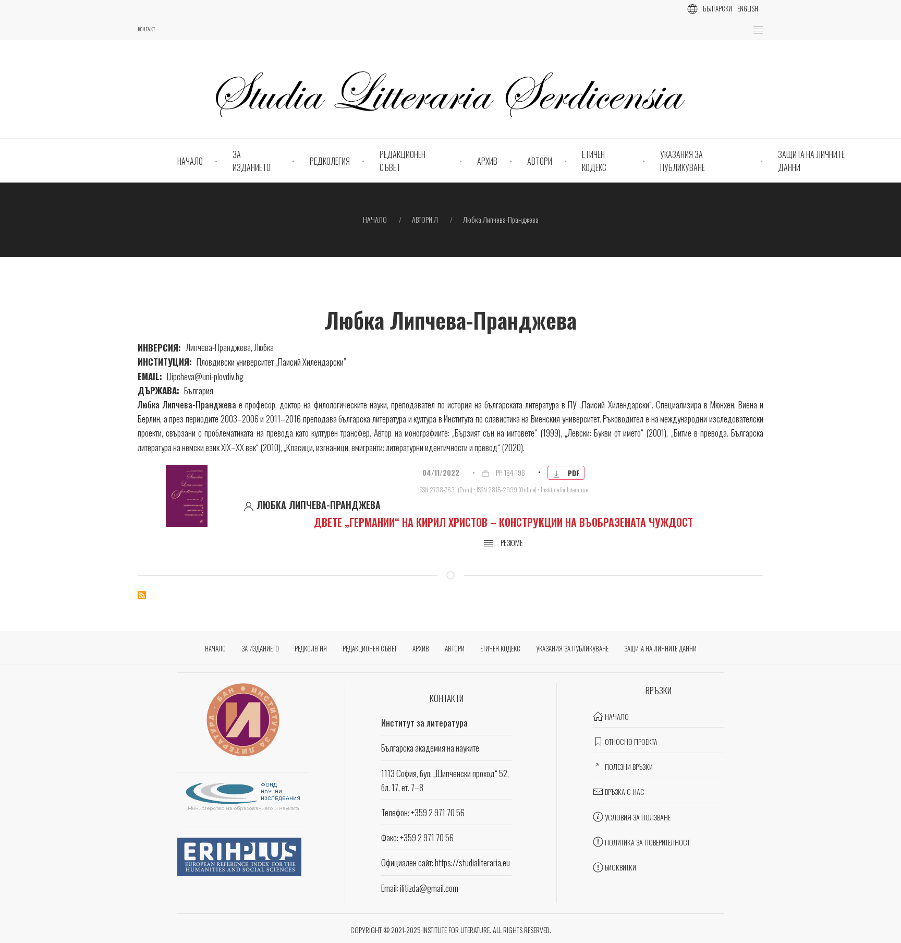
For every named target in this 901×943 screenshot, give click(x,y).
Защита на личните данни (811, 161)
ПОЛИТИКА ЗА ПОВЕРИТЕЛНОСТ (647, 842)
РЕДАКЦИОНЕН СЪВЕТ (402, 161)
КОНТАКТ (146, 29)
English (747, 8)
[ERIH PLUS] (239, 855)
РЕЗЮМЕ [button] (511, 542)
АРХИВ (487, 161)
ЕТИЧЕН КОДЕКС (594, 161)
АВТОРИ (539, 161)
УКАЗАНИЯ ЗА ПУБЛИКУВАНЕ (682, 161)
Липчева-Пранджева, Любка (230, 347)
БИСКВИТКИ (620, 867)
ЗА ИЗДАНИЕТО (252, 161)
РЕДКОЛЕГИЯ (330, 161)
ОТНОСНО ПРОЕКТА (631, 741)
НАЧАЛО (190, 161)
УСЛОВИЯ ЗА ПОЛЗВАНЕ (638, 817)
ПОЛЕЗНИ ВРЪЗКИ (629, 766)
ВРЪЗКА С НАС (624, 791)
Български (717, 8)
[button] (758, 30)
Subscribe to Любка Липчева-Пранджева (142, 595)
